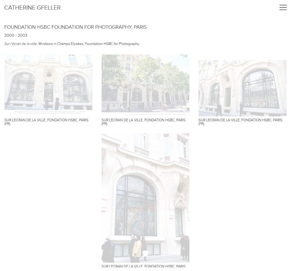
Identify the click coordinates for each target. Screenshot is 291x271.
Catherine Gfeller (32, 7)
